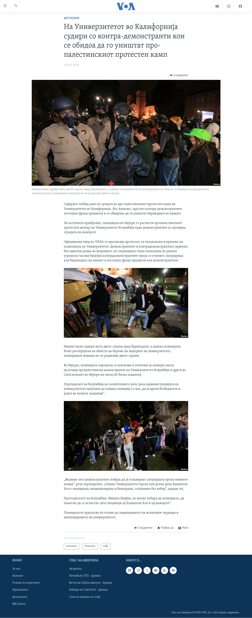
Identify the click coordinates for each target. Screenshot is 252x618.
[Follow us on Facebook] (129, 570)
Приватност (20, 589)
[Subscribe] (173, 570)
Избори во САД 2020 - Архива (88, 589)
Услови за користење (26, 582)
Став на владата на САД (84, 596)
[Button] (179, 75)
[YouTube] (217, 6)
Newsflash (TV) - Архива (85, 575)
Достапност (19, 596)
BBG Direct (19, 603)
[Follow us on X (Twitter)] (147, 570)
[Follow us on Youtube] (155, 570)
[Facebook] (240, 6)
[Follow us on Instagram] (138, 570)
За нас (16, 568)
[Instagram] (229, 6)
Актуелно (71, 18)
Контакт (17, 575)
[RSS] (164, 570)
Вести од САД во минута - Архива (90, 582)
